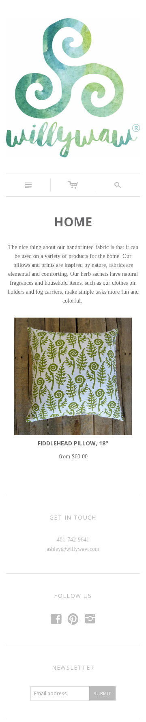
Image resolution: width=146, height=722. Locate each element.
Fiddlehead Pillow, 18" (73, 443)
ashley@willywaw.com (73, 549)
